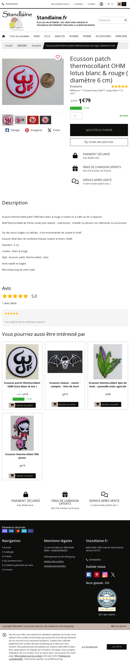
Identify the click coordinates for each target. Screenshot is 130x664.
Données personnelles (55, 566)
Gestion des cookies (53, 561)
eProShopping (67, 626)
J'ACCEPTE (117, 646)
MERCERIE (22, 45)
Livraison (8, 569)
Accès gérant (119, 626)
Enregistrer (36, 130)
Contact (91, 4)
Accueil (8, 45)
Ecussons (36, 45)
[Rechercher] (125, 20)
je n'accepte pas (90, 646)
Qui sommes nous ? (13, 560)
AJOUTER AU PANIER (99, 130)
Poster (56, 130)
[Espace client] (101, 4)
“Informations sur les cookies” (28, 655)
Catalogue (8, 551)
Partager (15, 130)
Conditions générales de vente (18, 565)
